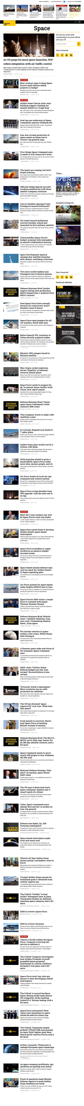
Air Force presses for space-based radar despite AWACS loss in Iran (36, 585)
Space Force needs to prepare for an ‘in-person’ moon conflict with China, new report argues (36, 387)
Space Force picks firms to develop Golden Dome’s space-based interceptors (37, 532)
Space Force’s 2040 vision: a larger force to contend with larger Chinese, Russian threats (36, 601)
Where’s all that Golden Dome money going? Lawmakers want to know (37, 860)
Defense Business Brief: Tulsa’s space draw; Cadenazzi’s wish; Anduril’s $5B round (35, 404)
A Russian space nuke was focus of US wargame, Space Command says (37, 650)
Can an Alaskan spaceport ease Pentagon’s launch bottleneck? (35, 205)
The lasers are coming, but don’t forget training (35, 171)
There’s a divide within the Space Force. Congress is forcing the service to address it (36, 942)
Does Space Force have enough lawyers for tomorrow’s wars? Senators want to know (35, 305)
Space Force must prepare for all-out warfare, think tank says (36, 321)
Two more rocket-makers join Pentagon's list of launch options (36, 272)
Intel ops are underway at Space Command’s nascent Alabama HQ (36, 121)
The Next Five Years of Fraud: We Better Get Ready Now (67, 240)
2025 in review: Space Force (33, 911)
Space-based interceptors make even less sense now (35, 839)
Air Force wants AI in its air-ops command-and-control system (35, 477)
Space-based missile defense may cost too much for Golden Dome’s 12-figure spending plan (36, 570)
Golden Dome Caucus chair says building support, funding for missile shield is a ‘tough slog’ (35, 105)
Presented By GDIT (61, 222)
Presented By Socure (62, 242)
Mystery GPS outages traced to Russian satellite (35, 354)
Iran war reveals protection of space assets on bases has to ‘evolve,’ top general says (34, 137)
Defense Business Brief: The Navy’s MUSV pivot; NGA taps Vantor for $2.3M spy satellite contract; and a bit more (37, 741)
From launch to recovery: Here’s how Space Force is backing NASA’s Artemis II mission (35, 723)
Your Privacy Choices (56, 1)
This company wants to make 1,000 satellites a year (37, 415)
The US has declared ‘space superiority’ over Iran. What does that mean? (36, 706)
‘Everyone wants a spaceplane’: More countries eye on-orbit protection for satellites (35, 689)
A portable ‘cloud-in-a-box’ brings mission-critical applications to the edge (66, 218)
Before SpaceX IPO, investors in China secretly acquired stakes (35, 336)
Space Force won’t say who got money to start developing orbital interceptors (36, 978)
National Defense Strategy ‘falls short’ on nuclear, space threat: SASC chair (35, 772)
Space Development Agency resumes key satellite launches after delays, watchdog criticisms (36, 257)
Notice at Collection (44, 1)
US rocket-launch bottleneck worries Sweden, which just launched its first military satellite (37, 222)
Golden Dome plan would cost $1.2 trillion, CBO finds (36, 445)
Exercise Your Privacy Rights (74, 1)
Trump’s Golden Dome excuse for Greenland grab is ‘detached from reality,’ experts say (36, 879)
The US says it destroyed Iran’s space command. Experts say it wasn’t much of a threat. (35, 789)
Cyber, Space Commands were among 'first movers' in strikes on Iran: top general (36, 806)
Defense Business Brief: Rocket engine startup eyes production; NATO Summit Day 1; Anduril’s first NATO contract (37, 292)
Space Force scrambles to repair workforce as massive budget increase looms (35, 551)
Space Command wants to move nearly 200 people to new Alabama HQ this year (37, 755)
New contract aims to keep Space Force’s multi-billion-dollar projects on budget (36, 85)
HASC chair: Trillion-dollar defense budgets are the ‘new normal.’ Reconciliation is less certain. (34, 671)
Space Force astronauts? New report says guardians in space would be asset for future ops (35, 1013)
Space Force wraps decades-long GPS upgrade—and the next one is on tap (36, 493)
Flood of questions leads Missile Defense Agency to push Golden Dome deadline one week (35, 1081)
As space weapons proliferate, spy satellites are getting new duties (36, 1065)
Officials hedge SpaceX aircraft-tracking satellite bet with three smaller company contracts (35, 189)
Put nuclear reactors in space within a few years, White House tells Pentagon (36, 633)
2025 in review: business (32, 924)
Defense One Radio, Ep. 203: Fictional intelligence (33, 824)
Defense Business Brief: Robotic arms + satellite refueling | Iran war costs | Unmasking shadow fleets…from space (35, 620)
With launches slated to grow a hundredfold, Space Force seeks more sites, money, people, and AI (36, 461)
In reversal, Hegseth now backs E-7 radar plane (36, 431)
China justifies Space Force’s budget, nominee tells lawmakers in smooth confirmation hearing (36, 240)
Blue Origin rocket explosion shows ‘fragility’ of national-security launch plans (34, 370)
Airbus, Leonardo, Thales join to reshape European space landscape (37, 1046)
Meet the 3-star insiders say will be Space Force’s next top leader (36, 516)
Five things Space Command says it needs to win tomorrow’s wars (36, 153)
